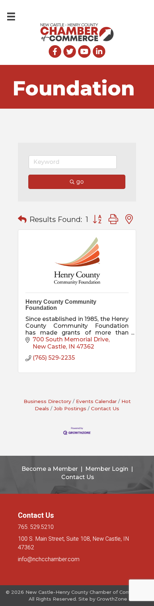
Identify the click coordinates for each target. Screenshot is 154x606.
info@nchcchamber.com (49, 559)
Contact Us (105, 408)
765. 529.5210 (36, 527)
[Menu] (11, 16)
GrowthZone (112, 599)
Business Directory (47, 401)
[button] (22, 219)
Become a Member (49, 468)
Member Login (106, 468)
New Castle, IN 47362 (73, 543)
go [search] (80, 181)
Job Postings (70, 408)
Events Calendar (96, 401)
